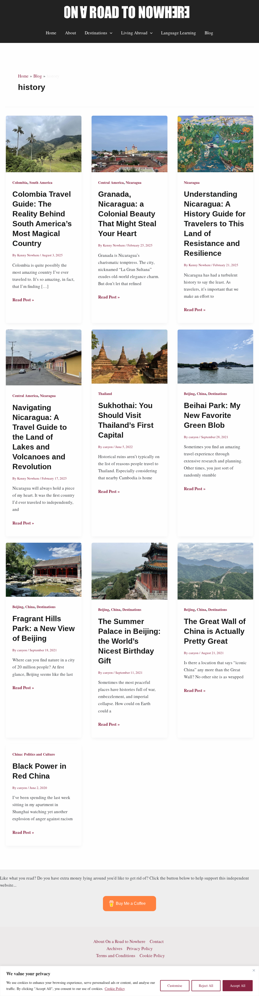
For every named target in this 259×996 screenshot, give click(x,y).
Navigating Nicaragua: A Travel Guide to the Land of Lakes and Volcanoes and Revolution (39, 437)
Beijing (189, 393)
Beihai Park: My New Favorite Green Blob (212, 415)
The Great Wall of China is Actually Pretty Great (215, 631)
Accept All (237, 985)
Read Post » (23, 299)
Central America (111, 182)
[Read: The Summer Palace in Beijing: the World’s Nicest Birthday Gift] (129, 570)
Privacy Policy (140, 948)
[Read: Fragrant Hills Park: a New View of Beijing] (43, 569)
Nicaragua (133, 182)
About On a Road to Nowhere (119, 941)
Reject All (206, 985)
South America (40, 182)
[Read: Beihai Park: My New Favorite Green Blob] (215, 356)
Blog (209, 33)
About (70, 33)
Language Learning (178, 33)
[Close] (254, 970)
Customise (174, 985)
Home (51, 33)
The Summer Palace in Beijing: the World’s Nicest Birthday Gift (129, 641)
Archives (114, 948)
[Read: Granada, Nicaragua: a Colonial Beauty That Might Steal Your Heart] (129, 143)
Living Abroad (134, 33)
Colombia (19, 182)
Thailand (105, 393)
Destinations (96, 33)
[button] (109, 33)
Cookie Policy (115, 988)
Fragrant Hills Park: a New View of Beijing (43, 628)
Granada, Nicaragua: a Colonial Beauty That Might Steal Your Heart (127, 214)
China (201, 393)
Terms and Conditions (115, 955)
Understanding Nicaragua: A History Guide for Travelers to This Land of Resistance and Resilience (215, 223)
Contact (157, 941)
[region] (129, 981)
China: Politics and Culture (33, 754)
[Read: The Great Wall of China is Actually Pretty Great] (215, 570)
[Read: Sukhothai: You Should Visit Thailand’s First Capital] (129, 356)
